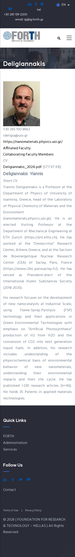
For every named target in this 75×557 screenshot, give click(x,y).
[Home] (26, 36)
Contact (9, 490)
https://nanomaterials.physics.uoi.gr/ (32, 142)
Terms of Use (10, 510)
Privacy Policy (33, 510)
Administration (15, 443)
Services (10, 450)
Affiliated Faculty (17, 148)
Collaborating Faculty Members (28, 155)
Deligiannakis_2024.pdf (22, 167)
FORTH (8, 436)
